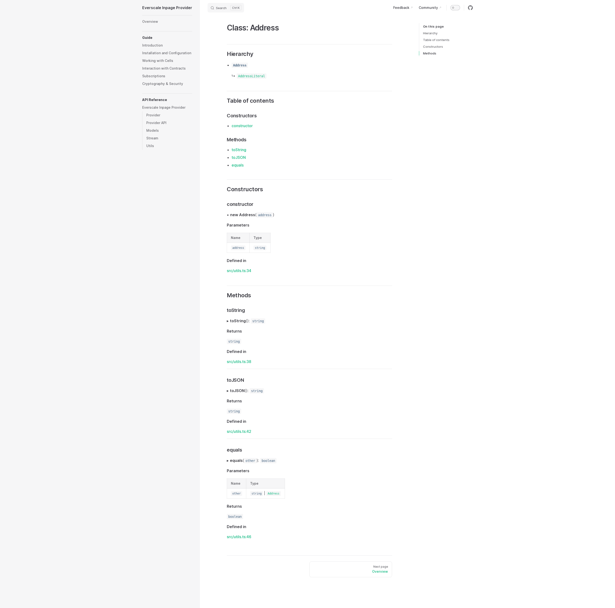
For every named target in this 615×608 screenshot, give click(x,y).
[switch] (455, 7)
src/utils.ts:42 (239, 431)
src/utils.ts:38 (239, 361)
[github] (470, 7)
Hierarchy (430, 33)
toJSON (239, 157)
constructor (242, 125)
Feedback (401, 8)
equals (238, 165)
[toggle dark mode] (455, 7)
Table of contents (436, 40)
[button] (167, 38)
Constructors (433, 46)
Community (428, 8)
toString (239, 149)
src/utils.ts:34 (239, 270)
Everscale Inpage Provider (167, 7)
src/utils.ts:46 (239, 536)
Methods (429, 53)
